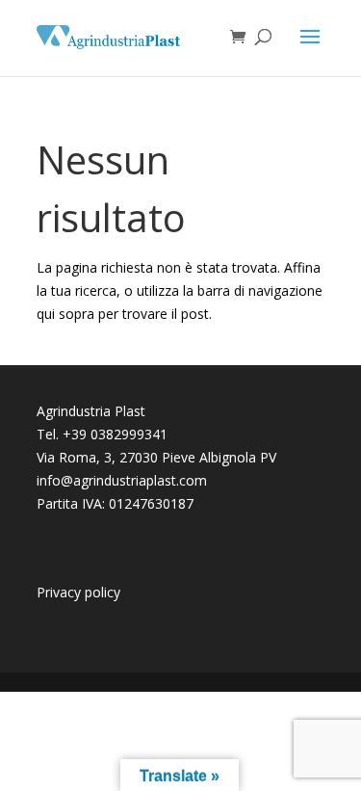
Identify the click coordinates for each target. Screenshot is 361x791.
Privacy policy (78, 592)
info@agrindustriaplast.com (122, 480)
